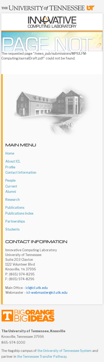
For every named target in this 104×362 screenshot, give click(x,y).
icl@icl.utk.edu (37, 288)
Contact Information (20, 172)
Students (12, 229)
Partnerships (15, 221)
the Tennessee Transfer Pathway (41, 357)
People (10, 180)
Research (12, 200)
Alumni (10, 192)
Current (11, 186)
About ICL (13, 161)
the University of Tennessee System (64, 351)
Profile (10, 167)
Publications (14, 208)
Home (9, 153)
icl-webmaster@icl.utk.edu (46, 293)
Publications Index (19, 213)
